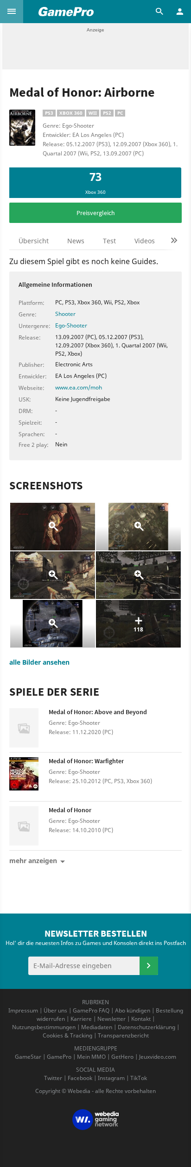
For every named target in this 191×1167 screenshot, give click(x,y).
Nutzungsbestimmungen (44, 1027)
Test (109, 240)
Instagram (111, 1078)
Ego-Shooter (71, 325)
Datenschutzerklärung (146, 1027)
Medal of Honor (70, 810)
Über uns (55, 1010)
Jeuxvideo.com (157, 1057)
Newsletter (111, 1019)
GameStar (28, 1057)
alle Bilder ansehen (39, 662)
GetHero (122, 1057)
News (75, 240)
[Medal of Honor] (29, 826)
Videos (144, 240)
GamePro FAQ (91, 1010)
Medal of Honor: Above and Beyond (98, 712)
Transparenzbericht (123, 1035)
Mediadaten (96, 1027)
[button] (11, 11)
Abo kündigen (132, 1010)
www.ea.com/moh (78, 387)
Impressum (23, 1010)
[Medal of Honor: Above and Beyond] (29, 727)
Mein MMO (91, 1057)
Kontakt (141, 1019)
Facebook (80, 1078)
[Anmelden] (149, 966)
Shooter (65, 314)
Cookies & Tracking (67, 1035)
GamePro (59, 1057)
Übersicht (34, 240)
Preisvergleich (95, 213)
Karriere (81, 1019)
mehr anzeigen (33, 860)
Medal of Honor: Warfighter (86, 761)
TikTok (138, 1078)
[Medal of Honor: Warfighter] (29, 777)
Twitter (53, 1078)
